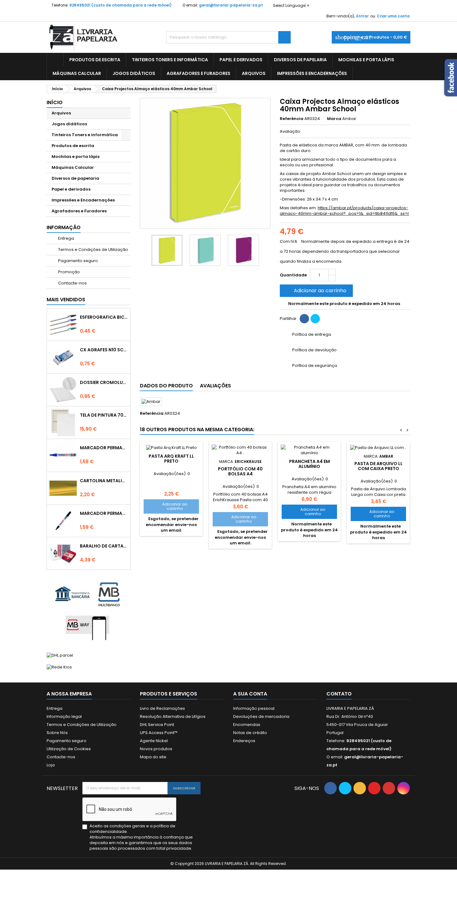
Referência (291, 119)
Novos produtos (156, 749)
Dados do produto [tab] (166, 385)
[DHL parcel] (60, 655)
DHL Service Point (157, 725)
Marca (334, 119)
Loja (51, 765)
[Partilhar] (304, 318)
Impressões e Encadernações (312, 73)
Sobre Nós (57, 733)
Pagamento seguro (77, 261)
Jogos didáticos (134, 73)
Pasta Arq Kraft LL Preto (171, 458)
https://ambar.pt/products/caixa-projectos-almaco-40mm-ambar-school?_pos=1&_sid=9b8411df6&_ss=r (344, 210)
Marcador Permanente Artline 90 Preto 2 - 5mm (104, 513)
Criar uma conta (393, 16)
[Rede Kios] (59, 667)
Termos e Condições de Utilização (92, 249)
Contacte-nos (72, 283)
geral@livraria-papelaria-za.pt (231, 5)
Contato (339, 693)
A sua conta (250, 693)
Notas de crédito (250, 733)
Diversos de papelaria (300, 60)
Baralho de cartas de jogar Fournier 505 (104, 545)
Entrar (362, 16)
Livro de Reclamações (162, 708)
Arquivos (253, 73)
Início (54, 102)
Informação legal (64, 716)
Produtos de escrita (94, 60)
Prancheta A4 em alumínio (309, 463)
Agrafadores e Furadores (198, 73)
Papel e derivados (240, 60)
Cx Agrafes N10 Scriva (104, 349)
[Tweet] (315, 318)
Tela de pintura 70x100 (104, 415)
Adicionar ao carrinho (315, 290)
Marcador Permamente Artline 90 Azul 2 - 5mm (104, 447)
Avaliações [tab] (215, 385)
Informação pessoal (254, 708)
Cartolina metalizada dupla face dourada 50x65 (104, 480)
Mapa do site (153, 757)
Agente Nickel (154, 741)
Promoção (68, 272)
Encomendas (246, 725)
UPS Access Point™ (159, 733)
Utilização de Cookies (69, 749)
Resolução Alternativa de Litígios (172, 716)
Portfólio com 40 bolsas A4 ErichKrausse (240, 474)
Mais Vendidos (66, 299)
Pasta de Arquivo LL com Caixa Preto (378, 466)
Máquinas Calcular (77, 73)
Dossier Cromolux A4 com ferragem (104, 382)
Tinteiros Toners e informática (170, 60)
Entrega (65, 238)
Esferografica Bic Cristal (104, 317)
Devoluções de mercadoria (261, 716)
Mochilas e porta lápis (366, 60)
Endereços (244, 741)
